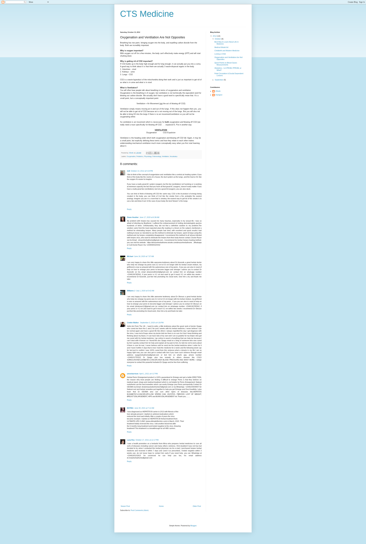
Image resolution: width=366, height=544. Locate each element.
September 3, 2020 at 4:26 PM (152, 323)
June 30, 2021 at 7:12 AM (144, 408)
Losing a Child (220, 54)
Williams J (131, 291)
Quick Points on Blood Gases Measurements (225, 64)
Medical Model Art (221, 47)
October (218, 39)
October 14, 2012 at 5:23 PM (142, 171)
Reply (129, 209)
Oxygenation (131, 156)
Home (161, 506)
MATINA (130, 408)
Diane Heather (133, 217)
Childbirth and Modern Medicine (226, 51)
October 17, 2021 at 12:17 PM (147, 440)
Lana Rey (131, 440)
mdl (128, 171)
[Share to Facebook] (155, 153)
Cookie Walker (133, 323)
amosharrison (132, 374)
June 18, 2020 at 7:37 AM (144, 256)
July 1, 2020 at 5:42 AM (145, 291)
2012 (215, 36)
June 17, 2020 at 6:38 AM (149, 217)
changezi (218, 95)
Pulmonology (156, 156)
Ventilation (165, 156)
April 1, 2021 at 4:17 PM (148, 374)
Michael (130, 256)
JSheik (217, 91)
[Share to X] (152, 153)
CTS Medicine (147, 14)
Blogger (193, 526)
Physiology (148, 156)
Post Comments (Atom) (140, 510)
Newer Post (125, 506)
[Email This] (147, 153)
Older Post (197, 506)
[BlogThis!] (150, 153)
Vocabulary (173, 156)
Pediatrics (139, 156)
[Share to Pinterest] (158, 153)
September (219, 80)
